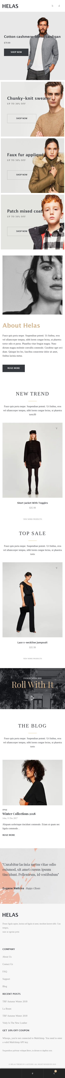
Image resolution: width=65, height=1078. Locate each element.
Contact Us (7, 964)
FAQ (4, 971)
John (4, 818)
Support (6, 979)
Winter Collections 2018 (19, 814)
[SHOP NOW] (32, 109)
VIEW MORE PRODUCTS (32, 519)
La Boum (6, 1009)
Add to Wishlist (56, 428)
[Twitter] (10, 941)
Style (4, 810)
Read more (8, 835)
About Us (7, 957)
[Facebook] (3, 941)
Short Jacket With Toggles (32, 503)
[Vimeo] (31, 941)
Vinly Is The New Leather (14, 1023)
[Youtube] (24, 941)
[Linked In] (17, 941)
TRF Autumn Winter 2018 (14, 1001)
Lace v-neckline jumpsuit (33, 642)
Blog (4, 986)
